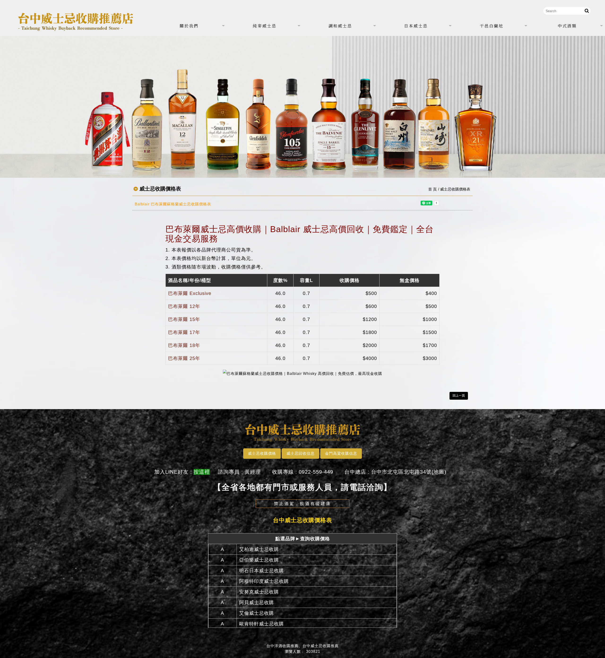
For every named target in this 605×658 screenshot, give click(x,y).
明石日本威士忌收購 (261, 570)
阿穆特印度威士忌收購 (264, 581)
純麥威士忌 (265, 26)
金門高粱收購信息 (341, 453)
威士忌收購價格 (262, 453)
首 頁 (432, 189)
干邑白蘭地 (491, 26)
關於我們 (189, 26)
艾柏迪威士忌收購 (259, 549)
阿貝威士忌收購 (256, 602)
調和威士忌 (340, 26)
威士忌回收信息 (300, 453)
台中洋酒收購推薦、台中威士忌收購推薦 (302, 646)
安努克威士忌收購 (259, 591)
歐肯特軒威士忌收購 (261, 623)
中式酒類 (567, 26)
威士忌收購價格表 (455, 189)
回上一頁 (459, 395)
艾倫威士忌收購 (256, 613)
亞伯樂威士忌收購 (259, 560)
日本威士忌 (416, 26)
